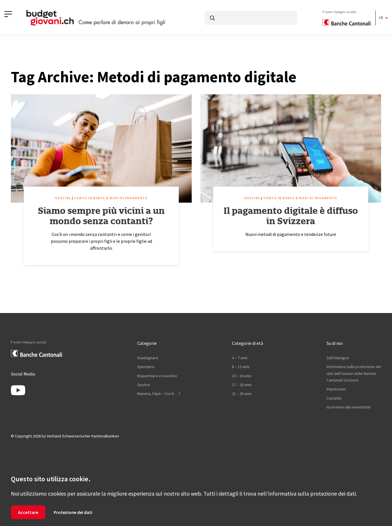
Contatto (334, 398)
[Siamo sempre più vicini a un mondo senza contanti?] (101, 148)
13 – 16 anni (241, 375)
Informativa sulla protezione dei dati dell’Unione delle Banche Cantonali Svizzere (354, 373)
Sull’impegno (338, 357)
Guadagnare (147, 357)
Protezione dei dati (73, 512)
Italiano (381, 17)
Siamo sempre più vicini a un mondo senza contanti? (101, 215)
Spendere (145, 366)
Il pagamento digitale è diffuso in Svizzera (291, 215)
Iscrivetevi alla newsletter (349, 407)
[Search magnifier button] (212, 18)
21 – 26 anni (241, 393)
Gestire (63, 198)
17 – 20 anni (241, 384)
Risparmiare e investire (157, 375)
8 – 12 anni (240, 366)
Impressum (336, 389)
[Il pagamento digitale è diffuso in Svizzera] (290, 148)
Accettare (28, 512)
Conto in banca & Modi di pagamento (111, 198)
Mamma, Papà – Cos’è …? (159, 393)
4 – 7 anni (239, 357)
